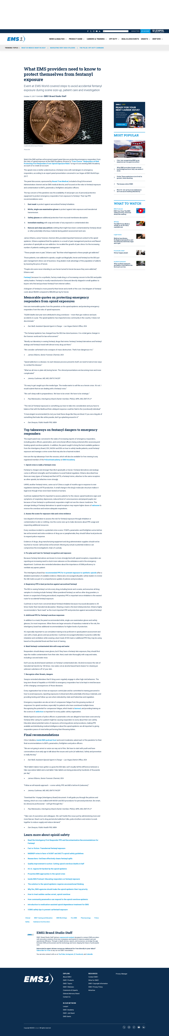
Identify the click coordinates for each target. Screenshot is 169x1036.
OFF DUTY (113, 39)
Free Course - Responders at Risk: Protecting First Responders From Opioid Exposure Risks (61, 162)
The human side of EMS (125, 184)
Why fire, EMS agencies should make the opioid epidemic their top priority (58, 889)
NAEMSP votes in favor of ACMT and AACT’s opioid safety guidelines (56, 853)
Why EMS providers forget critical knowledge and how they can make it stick (130, 169)
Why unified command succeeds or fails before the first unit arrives (123, 265)
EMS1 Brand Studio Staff (55, 96)
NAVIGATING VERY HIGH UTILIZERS (62, 48)
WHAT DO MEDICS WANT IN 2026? (33, 48)
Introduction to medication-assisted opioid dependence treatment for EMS (58, 905)
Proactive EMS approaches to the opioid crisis (46, 874)
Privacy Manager (121, 974)
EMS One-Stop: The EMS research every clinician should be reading (122, 212)
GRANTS (144, 39)
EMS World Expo (61, 918)
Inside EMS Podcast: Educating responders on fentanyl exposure (54, 879)
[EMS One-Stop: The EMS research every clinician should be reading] (140, 210)
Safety (27, 922)
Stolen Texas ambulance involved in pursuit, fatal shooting (129, 177)
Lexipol (37, 1028)
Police (96, 918)
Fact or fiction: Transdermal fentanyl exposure (46, 848)
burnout (78, 708)
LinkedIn (89, 954)
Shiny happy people (121, 253)
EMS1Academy (69, 460)
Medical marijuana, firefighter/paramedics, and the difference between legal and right (124, 240)
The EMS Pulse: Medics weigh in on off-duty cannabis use (122, 225)
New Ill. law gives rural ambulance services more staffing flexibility (129, 190)
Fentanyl (27, 277)
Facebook (79, 954)
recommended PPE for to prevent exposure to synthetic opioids (71, 573)
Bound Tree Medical (60, 181)
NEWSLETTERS (135, 31)
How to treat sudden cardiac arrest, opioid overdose (49, 894)
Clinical (27, 918)
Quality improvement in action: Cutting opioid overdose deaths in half (56, 864)
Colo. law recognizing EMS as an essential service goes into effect (128, 161)
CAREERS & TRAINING (96, 39)
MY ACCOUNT (145, 31)
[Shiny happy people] (140, 252)
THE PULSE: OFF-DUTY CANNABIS (92, 48)
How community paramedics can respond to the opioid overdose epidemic (58, 899)
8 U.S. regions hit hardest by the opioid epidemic (47, 869)
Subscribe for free (44, 950)
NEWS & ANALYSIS (57, 39)
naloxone (95, 505)
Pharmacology (86, 918)
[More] (66, 39)
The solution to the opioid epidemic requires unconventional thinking (56, 884)
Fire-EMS (74, 918)
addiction (39, 712)
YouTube (62, 954)
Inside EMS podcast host (46, 740)
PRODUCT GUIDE (75, 39)
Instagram (69, 954)
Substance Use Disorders (41, 922)
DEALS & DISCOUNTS (130, 39)
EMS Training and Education (43, 918)
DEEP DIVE (156, 39)
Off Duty (116, 222)
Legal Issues (118, 234)
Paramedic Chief (119, 250)
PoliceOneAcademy (52, 460)
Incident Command (120, 261)
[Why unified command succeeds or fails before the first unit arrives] (140, 263)
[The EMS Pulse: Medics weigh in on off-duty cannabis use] (140, 223)
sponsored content (67, 937)
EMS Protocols (118, 209)
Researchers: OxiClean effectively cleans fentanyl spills (50, 859)
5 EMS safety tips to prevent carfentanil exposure (48, 910)
